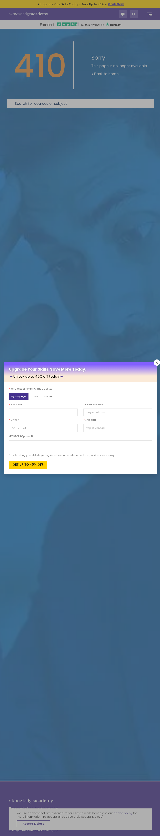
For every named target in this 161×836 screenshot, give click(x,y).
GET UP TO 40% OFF (28, 464)
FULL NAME (15, 404)
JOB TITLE (89, 420)
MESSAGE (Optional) (21, 436)
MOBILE (14, 420)
